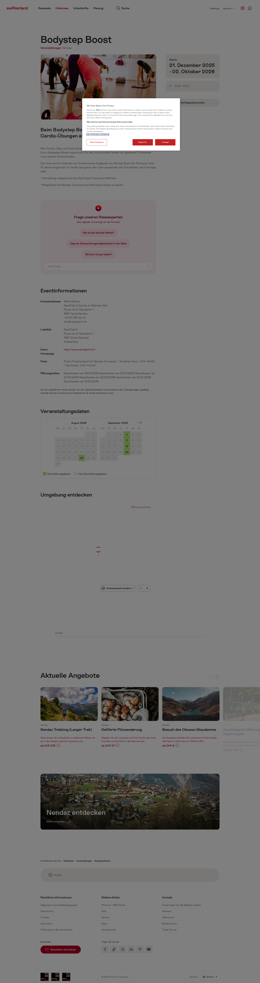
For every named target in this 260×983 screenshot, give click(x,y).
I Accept (165, 142)
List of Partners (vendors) (98, 134)
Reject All (142, 142)
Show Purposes (97, 142)
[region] (131, 124)
